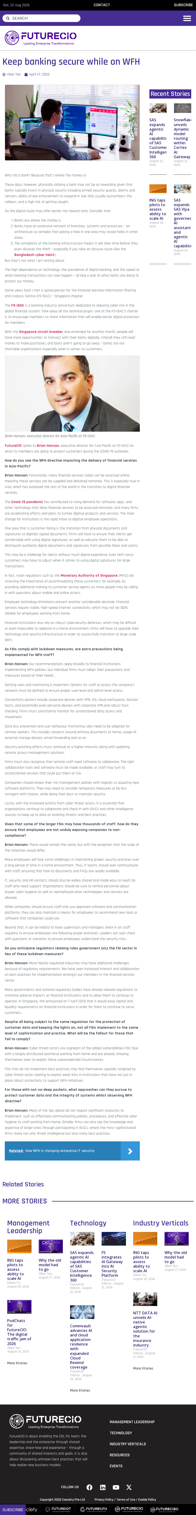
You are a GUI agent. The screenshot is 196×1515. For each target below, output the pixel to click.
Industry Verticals (160, 1223)
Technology (88, 1223)
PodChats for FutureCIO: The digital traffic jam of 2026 (19, 1332)
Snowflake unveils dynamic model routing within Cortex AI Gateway (183, 138)
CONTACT (102, 5)
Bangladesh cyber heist (34, 254)
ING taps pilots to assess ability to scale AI (157, 209)
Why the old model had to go (50, 1265)
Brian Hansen (48, 445)
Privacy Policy (104, 1500)
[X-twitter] (129, 1487)
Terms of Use (125, 1500)
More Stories (17, 1363)
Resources (120, 1455)
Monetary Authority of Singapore (89, 575)
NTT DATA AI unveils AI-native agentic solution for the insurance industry (145, 1329)
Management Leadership (28, 1227)
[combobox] (41, 18)
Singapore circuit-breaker (41, 331)
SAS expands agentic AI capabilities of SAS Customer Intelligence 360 (160, 138)
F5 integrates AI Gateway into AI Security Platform (112, 1264)
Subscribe (12, 1509)
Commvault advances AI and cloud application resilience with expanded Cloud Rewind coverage (81, 1346)
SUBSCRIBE (183, 5)
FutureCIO (13, 445)
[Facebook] (90, 1487)
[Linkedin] (103, 1487)
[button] (187, 18)
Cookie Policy (147, 1500)
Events (116, 1466)
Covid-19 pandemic (27, 502)
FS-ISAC (17, 305)
